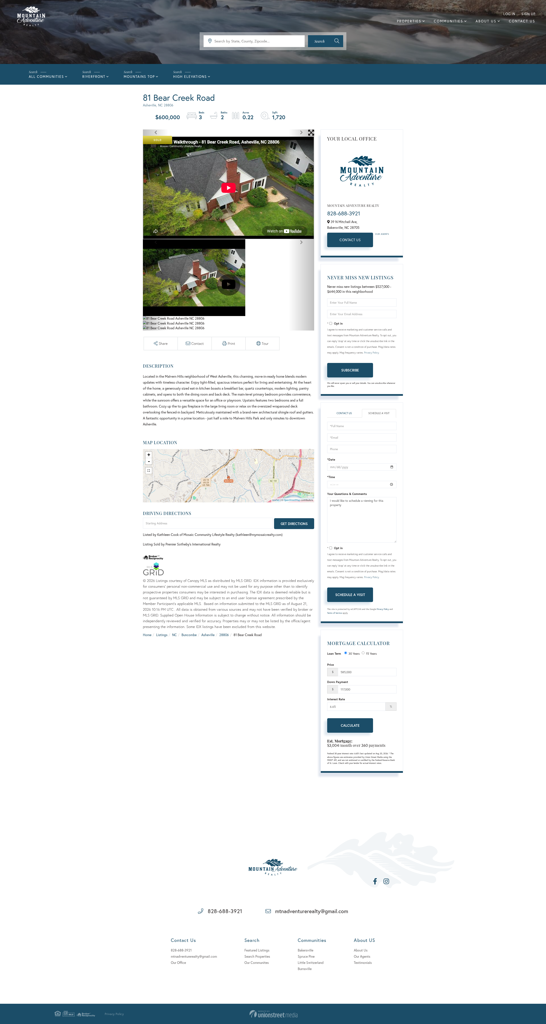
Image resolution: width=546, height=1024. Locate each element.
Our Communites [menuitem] (256, 962)
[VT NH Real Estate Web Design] (274, 1014)
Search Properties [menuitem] (257, 956)
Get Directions (294, 523)
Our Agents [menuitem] (362, 956)
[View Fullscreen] (148, 470)
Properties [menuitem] (409, 21)
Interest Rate (336, 699)
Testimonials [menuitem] (363, 962)
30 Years (354, 653)
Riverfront (93, 76)
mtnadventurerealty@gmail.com (311, 911)
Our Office (178, 962)
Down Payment (337, 682)
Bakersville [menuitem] (305, 950)
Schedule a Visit (378, 413)
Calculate (350, 725)
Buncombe (189, 634)
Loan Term (334, 653)
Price (330, 665)
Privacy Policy (371, 352)
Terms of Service (334, 613)
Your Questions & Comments (347, 494)
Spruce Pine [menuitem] (306, 956)
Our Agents (382, 234)
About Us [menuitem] (486, 21)
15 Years (371, 653)
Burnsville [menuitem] (305, 968)
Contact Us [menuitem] (522, 21)
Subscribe (350, 370)
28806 (224, 634)
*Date (331, 459)
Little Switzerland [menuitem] (311, 962)
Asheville (208, 634)
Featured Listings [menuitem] (256, 950)
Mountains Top (139, 76)
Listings (161, 634)
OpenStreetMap (292, 500)
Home (147, 634)
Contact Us (350, 240)
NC (174, 634)
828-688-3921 (343, 213)
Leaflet (275, 500)
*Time (331, 477)
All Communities (46, 76)
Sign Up (528, 14)
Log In (509, 14)
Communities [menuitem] (448, 21)
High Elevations (190, 76)
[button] (325, 41)
